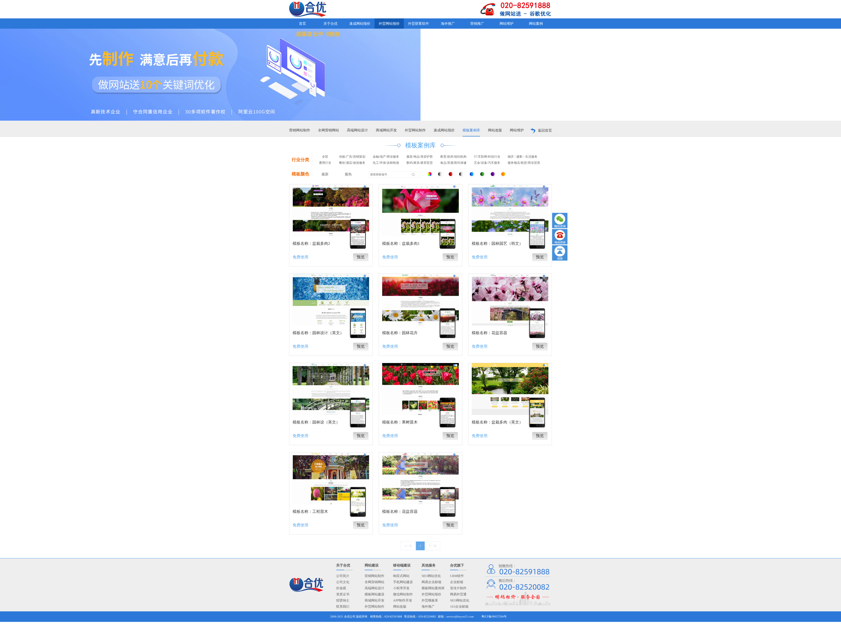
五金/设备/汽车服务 (487, 162)
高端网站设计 (357, 130)
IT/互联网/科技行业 (487, 156)
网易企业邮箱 (431, 582)
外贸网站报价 (431, 594)
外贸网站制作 (415, 130)
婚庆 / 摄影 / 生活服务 (522, 156)
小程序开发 (401, 588)
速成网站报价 (444, 130)
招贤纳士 (342, 600)
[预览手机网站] (358, 233)
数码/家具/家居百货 (419, 162)
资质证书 (342, 594)
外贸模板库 (430, 600)
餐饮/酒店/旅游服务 (352, 162)
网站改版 (495, 130)
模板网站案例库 (433, 588)
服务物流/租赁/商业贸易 (524, 162)
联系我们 (342, 606)
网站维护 (517, 130)
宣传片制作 (458, 588)
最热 (348, 174)
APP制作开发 (402, 600)
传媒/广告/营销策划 (352, 156)
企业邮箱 (456, 582)
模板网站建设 (374, 594)
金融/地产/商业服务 (386, 156)
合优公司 (349, 616)
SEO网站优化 (431, 576)
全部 (325, 156)
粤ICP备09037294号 (494, 616)
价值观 (341, 588)
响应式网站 (401, 576)
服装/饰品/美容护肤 (419, 156)
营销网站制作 (299, 130)
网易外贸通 (458, 594)
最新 (325, 174)
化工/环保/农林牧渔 (386, 162)
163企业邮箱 (459, 606)
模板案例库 (471, 130)
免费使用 (300, 257)
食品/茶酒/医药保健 (453, 162)
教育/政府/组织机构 (453, 156)
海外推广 (428, 606)
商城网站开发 (386, 130)
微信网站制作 (403, 594)
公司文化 (342, 582)
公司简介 (342, 576)
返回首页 (545, 130)
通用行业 (325, 162)
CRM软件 (457, 576)
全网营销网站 (328, 130)
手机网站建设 (403, 582)
